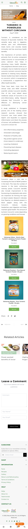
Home (11, 6)
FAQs (3, 491)
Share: (3, 316)
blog (17, 6)
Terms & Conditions (7, 479)
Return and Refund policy (10, 477)
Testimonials (5, 496)
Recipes (4, 471)
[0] (17, 527)
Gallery (3, 474)
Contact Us (5, 499)
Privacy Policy (6, 482)
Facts (3, 469)
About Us (4, 494)
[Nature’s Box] (14, 2)
